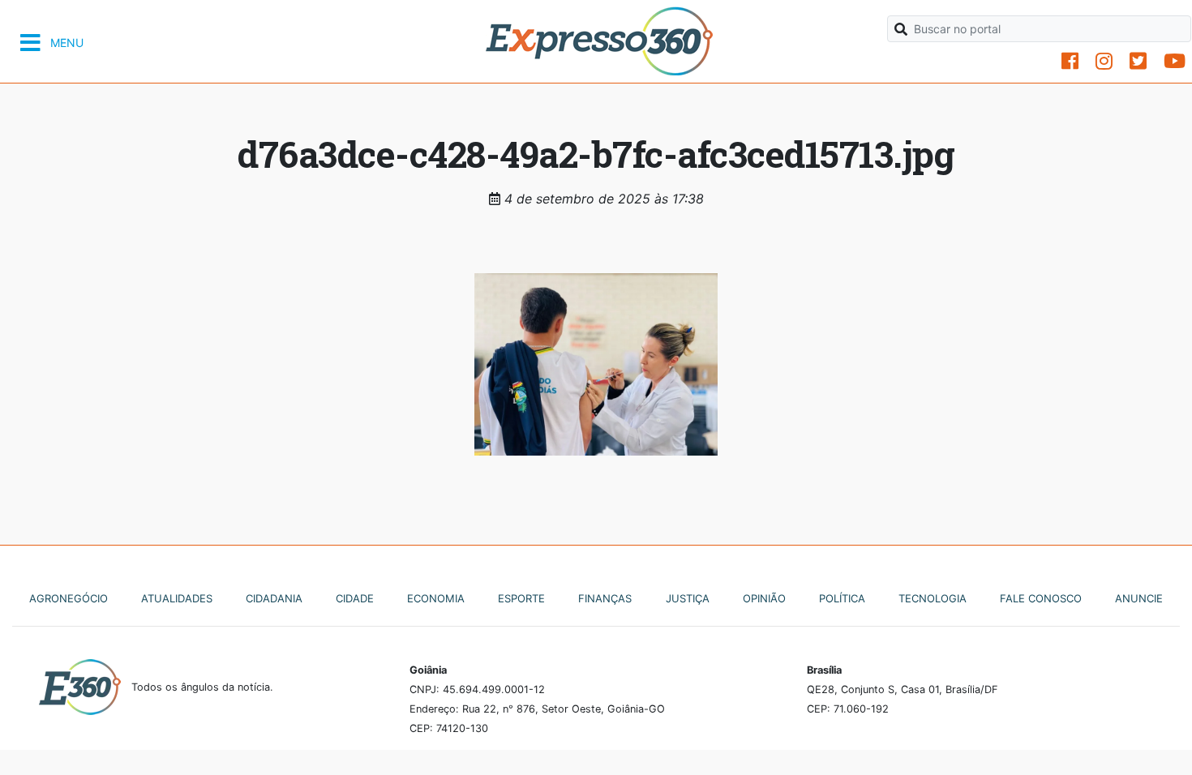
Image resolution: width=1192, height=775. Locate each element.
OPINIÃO (764, 598)
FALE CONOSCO (1041, 598)
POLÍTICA (842, 598)
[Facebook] (1070, 61)
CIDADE (355, 598)
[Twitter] (1138, 61)
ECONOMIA (436, 598)
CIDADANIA (274, 598)
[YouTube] (1174, 61)
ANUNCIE (1139, 598)
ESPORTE (521, 598)
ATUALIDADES (176, 598)
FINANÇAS (605, 598)
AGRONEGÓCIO (68, 598)
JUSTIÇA (688, 598)
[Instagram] (1104, 61)
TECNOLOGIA (932, 598)
